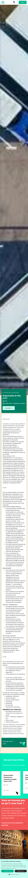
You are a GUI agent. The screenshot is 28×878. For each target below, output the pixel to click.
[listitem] (11, 783)
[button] (14, 874)
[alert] (14, 868)
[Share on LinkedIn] (21, 742)
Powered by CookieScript (14, 876)
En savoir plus (13, 868)
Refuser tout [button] (21, 871)
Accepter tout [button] (7, 871)
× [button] (26, 860)
